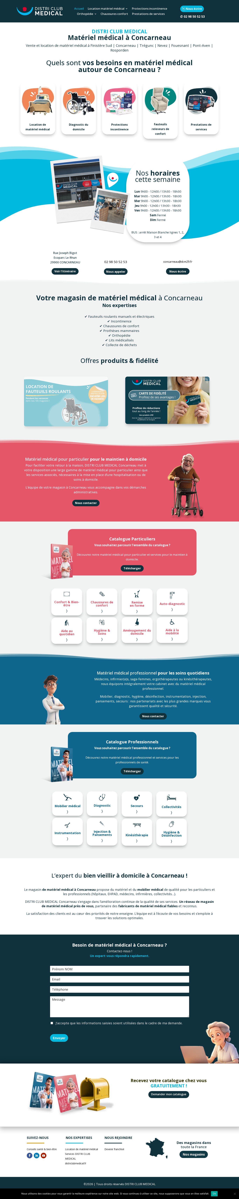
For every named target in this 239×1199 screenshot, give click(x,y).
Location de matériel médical (38, 127)
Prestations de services (148, 14)
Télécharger (132, 568)
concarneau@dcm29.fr (177, 262)
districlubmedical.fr (75, 1163)
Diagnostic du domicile (78, 127)
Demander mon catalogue (168, 1094)
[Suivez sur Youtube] (43, 1155)
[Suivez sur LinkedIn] (36, 1155)
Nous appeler (115, 272)
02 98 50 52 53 (194, 16)
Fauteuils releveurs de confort (160, 129)
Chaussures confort (114, 14)
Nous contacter (86, 503)
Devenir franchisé (114, 1149)
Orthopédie (85, 14)
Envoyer (59, 1038)
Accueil (79, 9)
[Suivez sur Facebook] (29, 1155)
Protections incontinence (149, 9)
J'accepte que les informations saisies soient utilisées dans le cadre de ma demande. (118, 1023)
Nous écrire (194, 9)
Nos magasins (194, 1154)
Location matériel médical (106, 9)
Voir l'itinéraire (65, 271)
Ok (214, 1193)
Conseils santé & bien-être (42, 1149)
